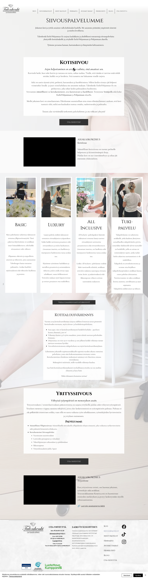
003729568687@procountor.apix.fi (84, 543)
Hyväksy (138, 575)
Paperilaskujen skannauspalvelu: (85, 546)
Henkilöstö (109, 550)
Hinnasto (108, 541)
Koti (106, 526)
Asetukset (127, 575)
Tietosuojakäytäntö (15, 576)
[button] (73, 122)
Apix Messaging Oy (86, 536)
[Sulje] (145, 575)
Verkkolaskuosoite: (80, 531)
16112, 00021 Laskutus (79, 548)
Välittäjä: (76, 536)
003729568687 (93, 531)
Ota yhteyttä (110, 560)
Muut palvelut (111, 536)
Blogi (106, 555)
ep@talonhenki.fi (57, 538)
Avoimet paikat (111, 545)
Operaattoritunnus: (80, 533)
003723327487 (92, 533)
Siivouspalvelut (111, 531)
